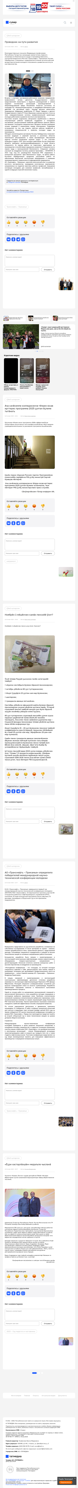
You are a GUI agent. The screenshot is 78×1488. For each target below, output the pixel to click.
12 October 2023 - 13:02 (11, 619)
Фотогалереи (16, 1395)
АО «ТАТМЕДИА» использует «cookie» (18, 1480)
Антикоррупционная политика (16, 1479)
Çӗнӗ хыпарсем (13, 36)
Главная (27, 1395)
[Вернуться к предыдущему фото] (9, 85)
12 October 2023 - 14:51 (11, 416)
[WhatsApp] (23, 239)
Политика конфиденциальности (16, 1484)
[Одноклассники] (13, 239)
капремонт (11, 561)
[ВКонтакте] (8, 239)
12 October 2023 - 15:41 (11, 46)
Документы (62, 1395)
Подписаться (66, 1482)
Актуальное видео (48, 1395)
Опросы (36, 1395)
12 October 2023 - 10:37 (11, 1169)
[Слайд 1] (35, 351)
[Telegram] (18, 239)
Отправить (48, 270)
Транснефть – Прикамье (17, 207)
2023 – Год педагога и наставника (21, 1331)
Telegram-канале (14, 182)
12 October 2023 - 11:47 (11, 882)
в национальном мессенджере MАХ (20, 192)
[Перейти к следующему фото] (51, 85)
